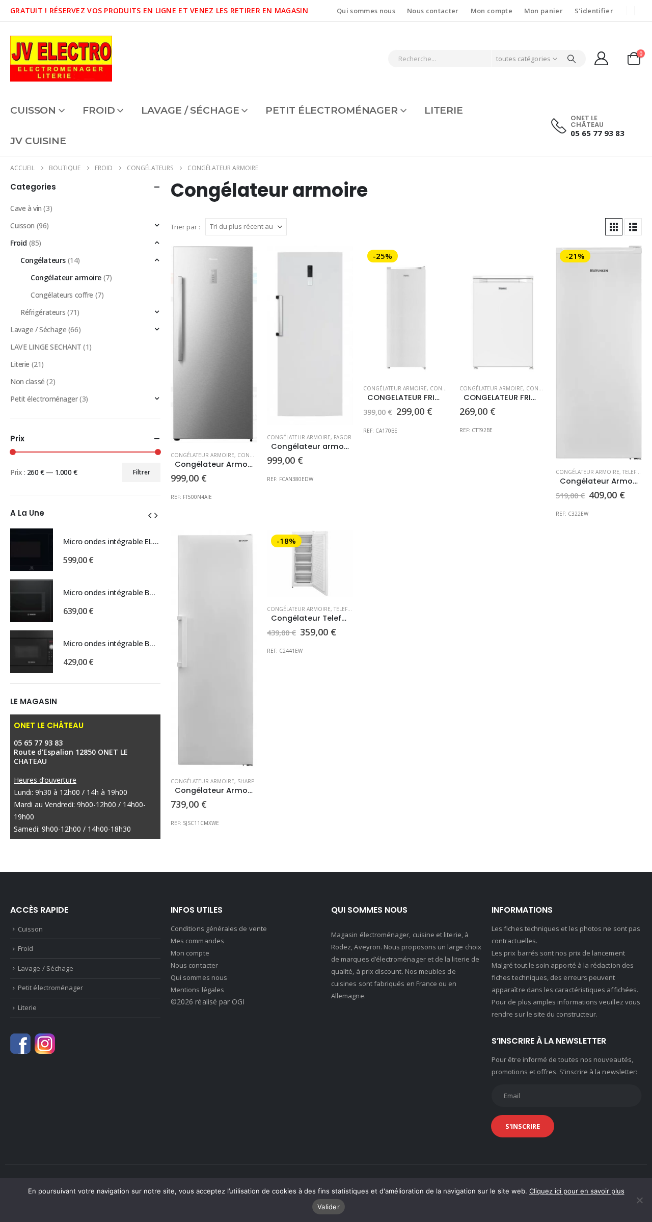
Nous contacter (433, 10)
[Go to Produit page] (214, 344)
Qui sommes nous (366, 10)
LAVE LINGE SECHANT (45, 347)
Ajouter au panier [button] (240, 262)
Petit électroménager (331, 110)
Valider (328, 1207)
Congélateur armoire (202, 455)
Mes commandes (197, 940)
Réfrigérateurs (42, 312)
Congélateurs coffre (62, 295)
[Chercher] (571, 58)
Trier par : (185, 226)
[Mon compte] (601, 58)
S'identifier (594, 10)
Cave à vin (26, 208)
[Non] (639, 1200)
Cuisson (33, 110)
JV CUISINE (38, 141)
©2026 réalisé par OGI (207, 1001)
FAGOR (342, 437)
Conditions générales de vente (219, 928)
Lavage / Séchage (190, 110)
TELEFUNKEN (350, 609)
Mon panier (543, 10)
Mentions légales (197, 989)
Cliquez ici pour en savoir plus (576, 1191)
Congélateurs (43, 260)
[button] (613, 226)
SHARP (245, 781)
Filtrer (141, 472)
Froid (99, 110)
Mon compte (491, 10)
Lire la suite (432, 262)
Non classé (27, 381)
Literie (443, 110)
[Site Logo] (61, 59)
